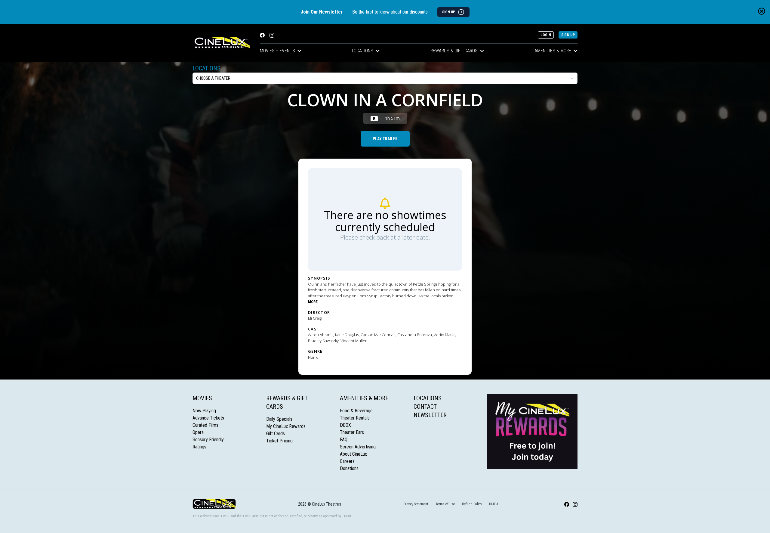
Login (546, 35)
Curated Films (205, 425)
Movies (202, 398)
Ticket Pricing (279, 441)
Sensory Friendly (208, 439)
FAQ (343, 439)
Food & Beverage (356, 411)
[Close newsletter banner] (761, 11)
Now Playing (204, 411)
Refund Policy (472, 504)
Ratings (199, 447)
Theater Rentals (355, 418)
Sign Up (568, 35)
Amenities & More (552, 51)
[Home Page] (221, 42)
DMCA (493, 504)
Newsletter (430, 415)
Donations (349, 468)
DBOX (345, 425)
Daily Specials (279, 419)
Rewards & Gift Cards (454, 51)
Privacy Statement (415, 504)
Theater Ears (352, 432)
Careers (347, 461)
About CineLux (353, 454)
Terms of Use (445, 504)
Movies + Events (277, 51)
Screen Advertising (358, 447)
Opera (198, 432)
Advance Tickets (208, 418)
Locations (362, 51)
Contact (425, 406)
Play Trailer (385, 138)
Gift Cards (275, 433)
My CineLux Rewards (286, 426)
